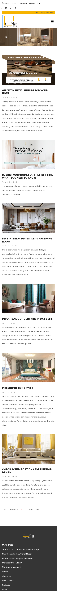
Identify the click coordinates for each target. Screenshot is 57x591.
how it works (8, 572)
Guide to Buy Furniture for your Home (25, 84)
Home (5, 563)
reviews (6, 586)
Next (31, 501)
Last (38, 501)
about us (6, 568)
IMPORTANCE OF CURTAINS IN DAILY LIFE (27, 310)
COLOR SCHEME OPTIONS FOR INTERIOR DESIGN (27, 463)
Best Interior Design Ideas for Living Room (27, 232)
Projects (6, 577)
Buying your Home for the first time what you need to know (27, 168)
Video (4, 581)
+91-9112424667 (13, 3)
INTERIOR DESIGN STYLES (17, 379)
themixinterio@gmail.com (38, 3)
